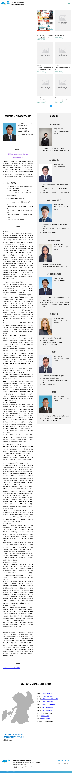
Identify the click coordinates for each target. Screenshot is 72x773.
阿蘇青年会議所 (45, 716)
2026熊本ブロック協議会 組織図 (11, 668)
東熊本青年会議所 (45, 719)
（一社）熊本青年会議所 (47, 693)
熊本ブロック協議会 (41, 39)
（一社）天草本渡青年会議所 (48, 704)
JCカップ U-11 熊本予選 (61, 100)
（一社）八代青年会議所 (47, 702)
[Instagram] (69, 761)
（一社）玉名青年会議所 (47, 696)
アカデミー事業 (41, 100)
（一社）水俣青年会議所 (47, 710)
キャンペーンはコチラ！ (60, 35)
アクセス (60, 763)
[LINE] (59, 761)
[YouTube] (62, 761)
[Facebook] (65, 761)
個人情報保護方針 (66, 763)
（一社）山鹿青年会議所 (47, 707)
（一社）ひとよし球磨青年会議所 (49, 699)
